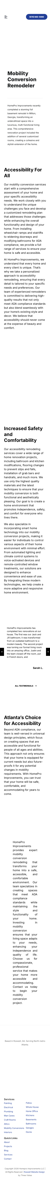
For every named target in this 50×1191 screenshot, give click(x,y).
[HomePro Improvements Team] (25, 7)
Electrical (8, 1107)
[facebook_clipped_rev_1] (13, 1074)
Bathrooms (31, 1123)
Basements (31, 1119)
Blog (6, 1150)
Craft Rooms (10, 1120)
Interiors (8, 1132)
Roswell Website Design (34, 1172)
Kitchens (30, 1115)
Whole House (32, 1107)
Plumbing (8, 1111)
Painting (8, 1103)
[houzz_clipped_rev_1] (33, 1074)
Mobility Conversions (14, 1128)
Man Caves (9, 1115)
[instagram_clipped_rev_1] (33, 1051)
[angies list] (9, 1051)
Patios (29, 1103)
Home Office (32, 1111)
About (7, 1142)
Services (8, 1154)
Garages (30, 1128)
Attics (6, 1124)
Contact (7, 1159)
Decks (29, 1132)
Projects (8, 1146)
